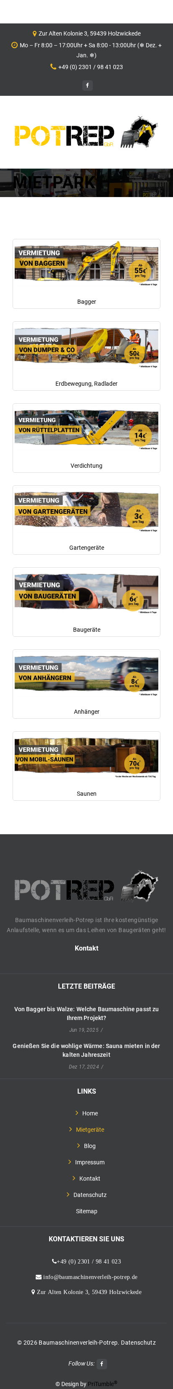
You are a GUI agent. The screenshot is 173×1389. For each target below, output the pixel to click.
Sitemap (86, 1211)
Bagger (86, 301)
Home (90, 1113)
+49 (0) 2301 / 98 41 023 (90, 67)
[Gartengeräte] (86, 510)
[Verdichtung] (86, 428)
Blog (90, 1146)
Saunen (87, 793)
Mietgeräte (90, 1129)
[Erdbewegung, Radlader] (86, 346)
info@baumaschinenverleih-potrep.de (89, 1277)
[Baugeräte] (86, 592)
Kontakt (86, 948)
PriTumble (103, 1384)
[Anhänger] (86, 674)
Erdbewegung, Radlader (86, 383)
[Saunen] (86, 756)
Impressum (90, 1162)
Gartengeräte (86, 547)
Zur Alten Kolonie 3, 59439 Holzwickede (88, 1292)
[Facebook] (87, 85)
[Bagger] (86, 263)
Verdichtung (86, 465)
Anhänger (87, 711)
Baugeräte (86, 629)
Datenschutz (90, 1195)
